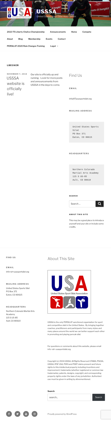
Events (49, 39)
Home (74, 32)
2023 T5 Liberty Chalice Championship (26, 32)
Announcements (58, 32)
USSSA (47, 11)
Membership (34, 39)
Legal (53, 46)
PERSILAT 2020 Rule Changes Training (26, 46)
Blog (20, 39)
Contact (62, 39)
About (10, 39)
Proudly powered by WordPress (62, 414)
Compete (86, 32)
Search (51, 391)
